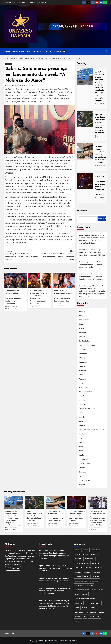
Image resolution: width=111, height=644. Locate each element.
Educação (83, 358)
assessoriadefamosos (14, 85)
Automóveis (84, 320)
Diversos (81, 186)
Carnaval (82, 337)
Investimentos (85, 396)
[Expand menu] (42, 52)
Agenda (82, 311)
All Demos (37, 51)
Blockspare (41, 2)
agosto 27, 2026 (53, 525)
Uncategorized (85, 480)
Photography (84, 442)
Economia (83, 353)
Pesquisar (82, 210)
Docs (48, 51)
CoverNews (64, 640)
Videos (32, 2)
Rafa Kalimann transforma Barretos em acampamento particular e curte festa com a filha (63, 295)
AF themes (23, 2)
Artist (21, 51)
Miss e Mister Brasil (87, 408)
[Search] (106, 51)
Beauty (15, 51)
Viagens (82, 484)
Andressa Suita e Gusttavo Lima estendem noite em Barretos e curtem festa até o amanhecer (13, 297)
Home (7, 51)
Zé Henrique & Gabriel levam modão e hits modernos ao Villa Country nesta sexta (58, 255)
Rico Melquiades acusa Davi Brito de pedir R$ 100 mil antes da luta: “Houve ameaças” (38, 295)
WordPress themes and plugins (21, 556)
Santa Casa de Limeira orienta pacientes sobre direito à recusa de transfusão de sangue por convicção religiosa (92, 239)
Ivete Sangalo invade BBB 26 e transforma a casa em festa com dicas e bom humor (21, 255)
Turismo (82, 472)
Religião (82, 451)
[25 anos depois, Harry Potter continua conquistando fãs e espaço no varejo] (55, 502)
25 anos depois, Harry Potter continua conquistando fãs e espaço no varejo (91, 264)
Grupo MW (83, 387)
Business (81, 157)
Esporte (82, 366)
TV (80, 476)
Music (81, 421)
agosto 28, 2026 (11, 529)
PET (80, 438)
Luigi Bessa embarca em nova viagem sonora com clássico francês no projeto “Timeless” (91, 276)
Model (81, 417)
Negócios (83, 434)
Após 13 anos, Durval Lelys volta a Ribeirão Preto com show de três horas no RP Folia (92, 252)
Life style (83, 404)
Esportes (82, 370)
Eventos (81, 124)
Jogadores (83, 400)
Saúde (81, 82)
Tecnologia (83, 459)
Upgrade (59, 51)
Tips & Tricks (84, 463)
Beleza (81, 328)
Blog (13, 633)
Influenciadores (85, 391)
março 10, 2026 (28, 85)
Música (82, 425)
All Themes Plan (13, 568)
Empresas (83, 362)
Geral (81, 383)
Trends (28, 51)
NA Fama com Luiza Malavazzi (91, 430)
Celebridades (84, 341)
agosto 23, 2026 (36, 306)
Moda (81, 413)
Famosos (8, 64)
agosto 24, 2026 (11, 308)
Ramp (81, 446)
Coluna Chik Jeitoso (87, 345)
